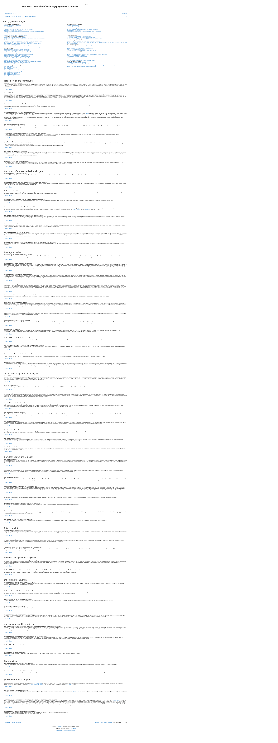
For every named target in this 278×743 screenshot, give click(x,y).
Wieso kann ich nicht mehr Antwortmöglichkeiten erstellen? (18, 54)
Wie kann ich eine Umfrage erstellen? (13, 53)
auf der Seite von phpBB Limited (35, 684)
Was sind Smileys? (8, 68)
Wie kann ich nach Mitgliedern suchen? (76, 49)
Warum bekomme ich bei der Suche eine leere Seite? (80, 48)
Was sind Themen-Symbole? (11, 75)
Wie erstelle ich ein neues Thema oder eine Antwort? (17, 49)
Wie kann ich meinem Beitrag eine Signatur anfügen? (17, 51)
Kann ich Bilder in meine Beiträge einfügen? (15, 69)
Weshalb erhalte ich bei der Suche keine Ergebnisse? (80, 47)
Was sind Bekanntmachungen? (12, 72)
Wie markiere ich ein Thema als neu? (13, 63)
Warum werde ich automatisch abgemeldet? (15, 34)
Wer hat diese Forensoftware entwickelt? (77, 62)
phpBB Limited (76, 209)
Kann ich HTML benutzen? (11, 67)
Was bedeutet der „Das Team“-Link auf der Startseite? (80, 34)
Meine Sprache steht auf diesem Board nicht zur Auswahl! (18, 42)
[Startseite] (13, 7)
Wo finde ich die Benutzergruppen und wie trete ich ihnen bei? (82, 29)
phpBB (60, 726)
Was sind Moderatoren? (73, 26)
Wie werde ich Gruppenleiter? (74, 30)
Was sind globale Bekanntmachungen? (14, 71)
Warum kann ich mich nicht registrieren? (14, 28)
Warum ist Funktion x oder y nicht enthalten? (78, 63)
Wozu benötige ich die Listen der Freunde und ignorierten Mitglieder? (84, 41)
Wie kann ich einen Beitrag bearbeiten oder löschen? (17, 50)
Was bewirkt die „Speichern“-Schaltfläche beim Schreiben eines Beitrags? (22, 61)
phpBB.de (87, 209)
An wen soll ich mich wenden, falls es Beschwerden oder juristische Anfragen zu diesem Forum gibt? (92, 65)
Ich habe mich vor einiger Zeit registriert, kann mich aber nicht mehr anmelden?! (24, 31)
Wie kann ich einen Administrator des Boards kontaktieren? (81, 66)
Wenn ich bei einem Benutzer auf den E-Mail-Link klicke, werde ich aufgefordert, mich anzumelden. (29, 47)
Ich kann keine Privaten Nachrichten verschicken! (79, 36)
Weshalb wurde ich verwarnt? (11, 59)
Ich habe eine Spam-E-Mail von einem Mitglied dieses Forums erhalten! (84, 38)
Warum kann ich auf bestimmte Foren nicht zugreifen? (17, 56)
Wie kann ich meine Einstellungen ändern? (15, 37)
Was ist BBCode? (8, 66)
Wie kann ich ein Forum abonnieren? (76, 55)
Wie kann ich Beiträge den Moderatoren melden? (16, 60)
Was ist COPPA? (8, 26)
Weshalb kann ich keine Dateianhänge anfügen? (16, 57)
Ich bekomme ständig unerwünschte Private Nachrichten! (81, 37)
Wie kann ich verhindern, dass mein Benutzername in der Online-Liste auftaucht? (24, 38)
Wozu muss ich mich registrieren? (12, 25)
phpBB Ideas (76, 691)
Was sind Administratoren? (73, 25)
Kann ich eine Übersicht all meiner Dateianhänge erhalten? (81, 60)
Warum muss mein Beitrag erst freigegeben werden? (17, 62)
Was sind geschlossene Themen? (12, 74)
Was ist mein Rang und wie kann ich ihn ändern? (16, 45)
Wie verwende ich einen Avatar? (12, 44)
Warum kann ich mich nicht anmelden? (13, 30)
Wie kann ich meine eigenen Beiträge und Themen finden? (81, 50)
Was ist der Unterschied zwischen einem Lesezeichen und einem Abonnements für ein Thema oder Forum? (94, 53)
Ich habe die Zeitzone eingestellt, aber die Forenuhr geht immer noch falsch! (23, 41)
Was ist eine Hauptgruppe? (73, 32)
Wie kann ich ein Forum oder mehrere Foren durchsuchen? (81, 45)
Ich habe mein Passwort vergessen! (13, 32)
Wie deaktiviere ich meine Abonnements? (77, 56)
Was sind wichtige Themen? (11, 73)
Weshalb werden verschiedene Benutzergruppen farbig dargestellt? (84, 31)
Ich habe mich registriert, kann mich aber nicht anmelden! (18, 29)
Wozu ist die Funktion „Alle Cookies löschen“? (15, 35)
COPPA (87, 113)
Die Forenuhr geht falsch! (10, 39)
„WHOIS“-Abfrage (116, 700)
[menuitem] (14, 13)
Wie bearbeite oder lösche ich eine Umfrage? (15, 55)
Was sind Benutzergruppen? (74, 28)
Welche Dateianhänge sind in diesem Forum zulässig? (80, 59)
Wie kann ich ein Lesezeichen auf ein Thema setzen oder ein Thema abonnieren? (87, 54)
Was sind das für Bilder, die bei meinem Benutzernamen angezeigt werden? (23, 43)
